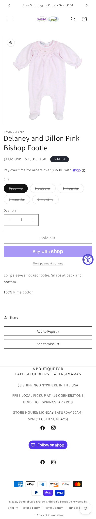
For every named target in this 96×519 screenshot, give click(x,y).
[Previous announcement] (9, 5)
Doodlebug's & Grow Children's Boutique (45, 501)
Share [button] (13, 317)
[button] (9, 19)
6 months (19, 200)
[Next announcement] (86, 5)
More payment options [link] (48, 263)
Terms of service (77, 507)
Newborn (45, 189)
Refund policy (31, 507)
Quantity (10, 210)
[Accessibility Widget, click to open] (88, 259)
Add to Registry (48, 331)
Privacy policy (54, 507)
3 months (73, 189)
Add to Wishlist (48, 343)
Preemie (18, 189)
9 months (48, 200)
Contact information (50, 515)
